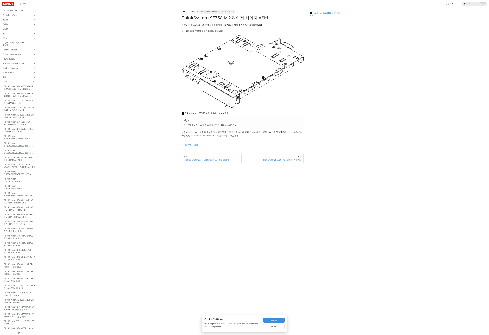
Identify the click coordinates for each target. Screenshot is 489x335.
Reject (273, 327)
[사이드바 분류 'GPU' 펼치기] (34, 38)
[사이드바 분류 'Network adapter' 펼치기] (34, 50)
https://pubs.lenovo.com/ (202, 135)
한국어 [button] (451, 4)
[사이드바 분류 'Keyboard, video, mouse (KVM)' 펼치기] (34, 44)
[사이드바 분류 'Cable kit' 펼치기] (34, 24)
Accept (274, 320)
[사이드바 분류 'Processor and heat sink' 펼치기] (34, 64)
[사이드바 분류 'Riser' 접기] (34, 82)
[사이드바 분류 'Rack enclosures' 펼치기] (34, 68)
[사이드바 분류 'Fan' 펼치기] (34, 34)
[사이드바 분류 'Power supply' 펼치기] (34, 59)
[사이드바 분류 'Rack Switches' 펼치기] (34, 73)
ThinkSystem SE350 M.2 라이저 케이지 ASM (326, 14)
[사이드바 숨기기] (19, 332)
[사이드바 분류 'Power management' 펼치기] (34, 54)
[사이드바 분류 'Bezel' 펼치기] (34, 20)
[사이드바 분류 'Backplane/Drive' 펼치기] (34, 15)
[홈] (184, 12)
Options (22, 4)
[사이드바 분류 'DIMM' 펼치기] (34, 29)
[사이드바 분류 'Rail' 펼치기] (34, 77)
